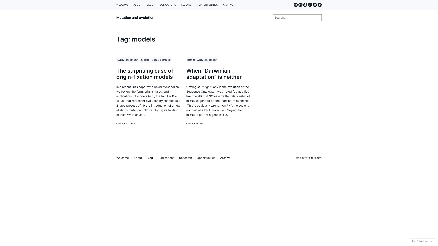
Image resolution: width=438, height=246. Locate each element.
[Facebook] (296, 5)
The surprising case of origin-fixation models (144, 74)
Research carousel (161, 60)
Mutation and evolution (135, 18)
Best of (191, 60)
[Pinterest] (310, 5)
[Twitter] (320, 5)
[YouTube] (315, 5)
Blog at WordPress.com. (309, 157)
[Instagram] (300, 5)
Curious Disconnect (127, 60)
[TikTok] (305, 5)
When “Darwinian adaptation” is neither (214, 74)
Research (145, 60)
